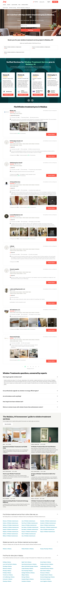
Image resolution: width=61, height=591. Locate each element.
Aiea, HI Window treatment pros (28, 535)
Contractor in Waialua (7, 579)
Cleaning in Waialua (7, 581)
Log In (48, 1)
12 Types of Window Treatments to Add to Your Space (43, 474)
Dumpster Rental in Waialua (46, 575)
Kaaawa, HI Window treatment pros (29, 531)
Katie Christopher (7, 471)
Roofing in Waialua (7, 562)
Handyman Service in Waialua (46, 564)
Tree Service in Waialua (8, 575)
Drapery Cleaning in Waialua (46, 548)
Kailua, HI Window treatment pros (47, 525)
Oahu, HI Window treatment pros (29, 533)
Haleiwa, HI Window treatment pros (10, 523)
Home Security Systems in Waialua (29, 564)
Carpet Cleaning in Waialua (27, 568)
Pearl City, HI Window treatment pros (30, 523)
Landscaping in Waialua (45, 566)
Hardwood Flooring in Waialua (46, 568)
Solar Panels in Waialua (45, 570)
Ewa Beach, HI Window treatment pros (30, 529)
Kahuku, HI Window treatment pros (10, 533)
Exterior (8, 4)
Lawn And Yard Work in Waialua (10, 564)
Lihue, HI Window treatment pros (47, 529)
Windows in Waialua (7, 548)
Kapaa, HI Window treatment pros (47, 531)
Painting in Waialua (7, 572)
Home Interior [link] (5, 7)
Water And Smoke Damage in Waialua (30, 566)
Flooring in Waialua (7, 570)
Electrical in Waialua (7, 568)
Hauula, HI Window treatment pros (29, 525)
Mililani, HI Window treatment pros (10, 535)
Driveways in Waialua (45, 572)
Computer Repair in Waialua (28, 579)
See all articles (8, 424)
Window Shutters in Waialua (28, 548)
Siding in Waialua (25, 575)
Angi (4, 444)
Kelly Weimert (6, 498)
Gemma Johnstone (35, 444)
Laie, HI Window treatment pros (28, 521)
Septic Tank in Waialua (26, 562)
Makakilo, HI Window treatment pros (11, 527)
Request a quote (8, 94)
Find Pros (30, 30)
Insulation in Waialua (26, 581)
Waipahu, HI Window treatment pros (10, 531)
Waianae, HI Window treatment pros (10, 521)
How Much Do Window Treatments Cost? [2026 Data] (15, 447)
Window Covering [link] (12, 7)
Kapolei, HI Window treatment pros (10, 529)
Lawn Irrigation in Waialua (46, 581)
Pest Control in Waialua (45, 579)
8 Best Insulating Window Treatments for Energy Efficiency (15, 501)
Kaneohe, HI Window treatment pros (48, 523)
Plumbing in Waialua (7, 566)
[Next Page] (38, 366)
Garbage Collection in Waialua (28, 572)
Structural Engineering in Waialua (47, 577)
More (19, 4)
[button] (14, 126)
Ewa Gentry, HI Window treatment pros (30, 527)
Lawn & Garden (14, 4)
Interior (4, 4)
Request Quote (51, 134)
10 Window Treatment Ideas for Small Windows (43, 446)
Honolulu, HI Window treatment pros (48, 521)
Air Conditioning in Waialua (8, 577)
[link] (4, 91)
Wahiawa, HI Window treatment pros (11, 525)
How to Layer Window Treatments (11, 473)
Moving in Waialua (25, 577)
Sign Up (55, 1)
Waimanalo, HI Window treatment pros (48, 527)
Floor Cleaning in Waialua (27, 570)
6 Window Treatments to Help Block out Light (43, 501)
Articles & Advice (25, 4)
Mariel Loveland (35, 498)
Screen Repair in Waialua (45, 562)
